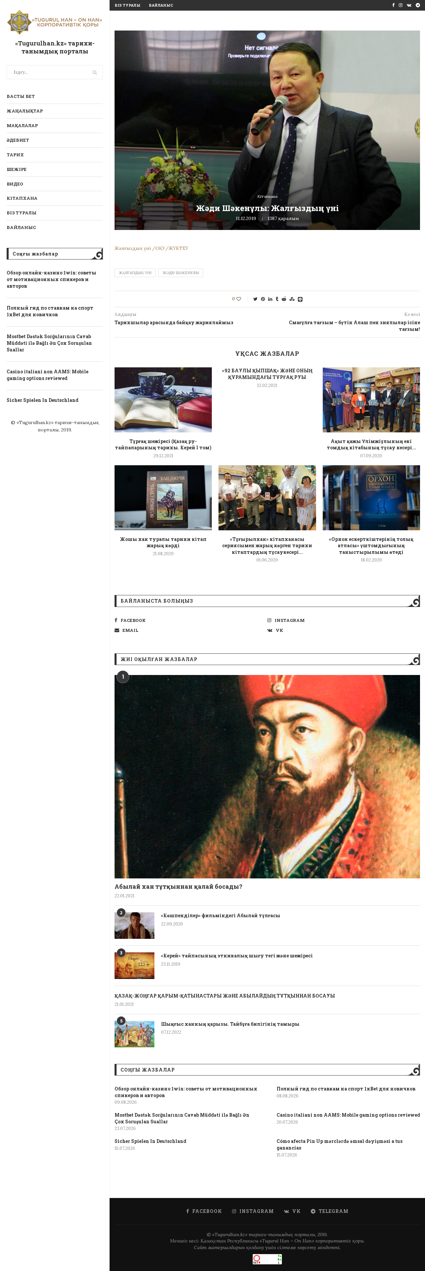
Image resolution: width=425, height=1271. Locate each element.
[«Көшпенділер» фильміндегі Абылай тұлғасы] (134, 925)
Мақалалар (22, 125)
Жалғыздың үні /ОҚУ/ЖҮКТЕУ (152, 248)
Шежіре (17, 169)
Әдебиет (18, 140)
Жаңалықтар (25, 111)
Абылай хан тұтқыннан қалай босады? (178, 886)
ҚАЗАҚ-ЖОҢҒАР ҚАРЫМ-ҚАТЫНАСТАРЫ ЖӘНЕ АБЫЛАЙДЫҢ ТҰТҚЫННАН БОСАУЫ (225, 996)
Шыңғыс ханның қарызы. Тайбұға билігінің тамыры (230, 1024)
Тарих (15, 155)
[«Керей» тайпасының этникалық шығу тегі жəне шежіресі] (134, 965)
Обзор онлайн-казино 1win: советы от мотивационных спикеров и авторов (51, 279)
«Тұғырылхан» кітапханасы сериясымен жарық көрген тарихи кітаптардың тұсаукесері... (267, 545)
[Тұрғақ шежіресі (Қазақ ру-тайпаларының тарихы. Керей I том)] (163, 399)
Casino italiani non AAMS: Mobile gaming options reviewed (47, 374)
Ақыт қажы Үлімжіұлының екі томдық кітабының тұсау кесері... (371, 444)
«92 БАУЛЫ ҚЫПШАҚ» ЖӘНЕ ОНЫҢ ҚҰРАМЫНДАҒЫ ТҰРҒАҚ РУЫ (267, 373)
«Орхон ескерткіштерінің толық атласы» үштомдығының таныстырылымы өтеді (371, 545)
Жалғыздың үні (135, 272)
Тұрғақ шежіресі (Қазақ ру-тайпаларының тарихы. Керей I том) (163, 444)
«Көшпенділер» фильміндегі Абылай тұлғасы (220, 915)
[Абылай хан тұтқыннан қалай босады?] (267, 776)
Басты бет (21, 96)
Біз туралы (22, 213)
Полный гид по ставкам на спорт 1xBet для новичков (50, 311)
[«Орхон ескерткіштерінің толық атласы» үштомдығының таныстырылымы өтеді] (371, 497)
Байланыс (21, 227)
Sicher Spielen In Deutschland (42, 400)
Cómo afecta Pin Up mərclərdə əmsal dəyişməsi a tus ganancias (339, 1144)
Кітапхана (22, 198)
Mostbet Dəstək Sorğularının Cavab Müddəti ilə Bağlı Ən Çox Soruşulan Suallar (49, 342)
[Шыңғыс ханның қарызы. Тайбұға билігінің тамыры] (134, 1034)
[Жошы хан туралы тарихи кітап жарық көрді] (163, 497)
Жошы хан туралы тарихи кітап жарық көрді (163, 542)
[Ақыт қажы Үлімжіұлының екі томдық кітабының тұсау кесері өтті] (371, 399)
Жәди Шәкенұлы (181, 272)
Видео (15, 184)
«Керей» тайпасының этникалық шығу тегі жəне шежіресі (237, 955)
